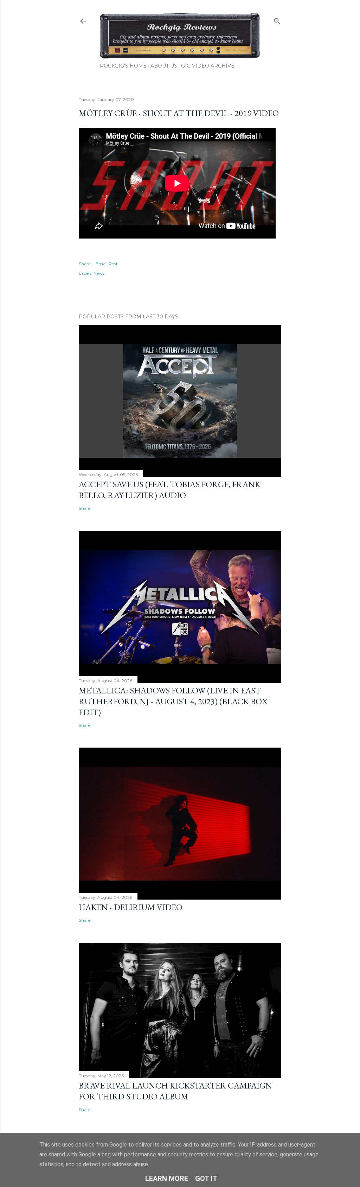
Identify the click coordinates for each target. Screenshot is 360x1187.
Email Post (107, 263)
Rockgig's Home (123, 66)
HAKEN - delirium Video (130, 907)
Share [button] (84, 263)
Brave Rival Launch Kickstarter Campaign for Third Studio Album (175, 1091)
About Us (163, 66)
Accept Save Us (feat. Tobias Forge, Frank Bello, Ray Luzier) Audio (170, 490)
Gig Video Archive (207, 66)
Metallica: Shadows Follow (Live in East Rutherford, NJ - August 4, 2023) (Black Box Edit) (173, 701)
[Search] (277, 19)
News (99, 273)
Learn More (166, 1178)
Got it (206, 1178)
